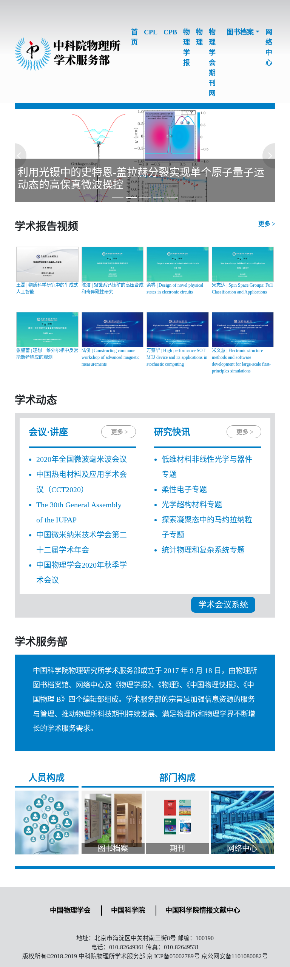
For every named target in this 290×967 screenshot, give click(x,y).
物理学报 (186, 47)
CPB (170, 32)
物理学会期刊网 (212, 62)
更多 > (266, 224)
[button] (34, 155)
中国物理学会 (70, 910)
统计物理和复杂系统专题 (203, 550)
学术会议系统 (223, 604)
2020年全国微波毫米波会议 (81, 459)
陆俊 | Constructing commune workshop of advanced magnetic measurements (110, 357)
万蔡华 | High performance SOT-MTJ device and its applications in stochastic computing (177, 357)
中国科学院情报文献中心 (202, 910)
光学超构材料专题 (192, 504)
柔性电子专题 (184, 489)
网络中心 (268, 47)
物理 (199, 37)
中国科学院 (128, 910)
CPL (150, 32)
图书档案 (240, 32)
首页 (134, 37)
